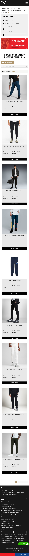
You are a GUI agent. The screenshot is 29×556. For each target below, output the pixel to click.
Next (24, 482)
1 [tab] (12, 47)
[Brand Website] (18, 551)
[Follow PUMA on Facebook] (11, 551)
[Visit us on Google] (13, 551)
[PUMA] (3, 3)
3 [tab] (16, 47)
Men (3, 71)
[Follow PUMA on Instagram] (16, 551)
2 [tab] (14, 47)
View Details (14, 114)
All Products (4, 12)
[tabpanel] (14, 42)
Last (26, 482)
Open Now (9, 31)
